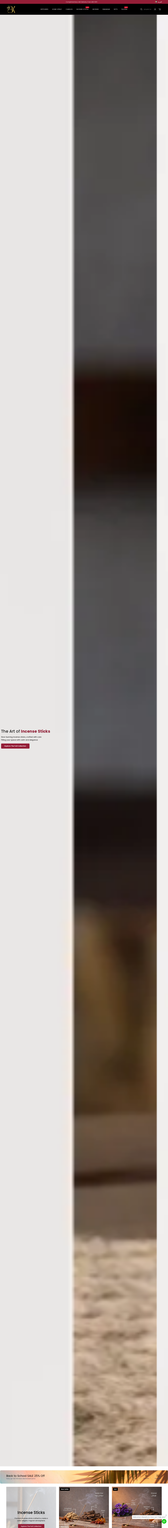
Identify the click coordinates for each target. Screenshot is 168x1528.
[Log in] (155, 9)
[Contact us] (164, 1521)
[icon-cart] (160, 9)
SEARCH (147, 9)
